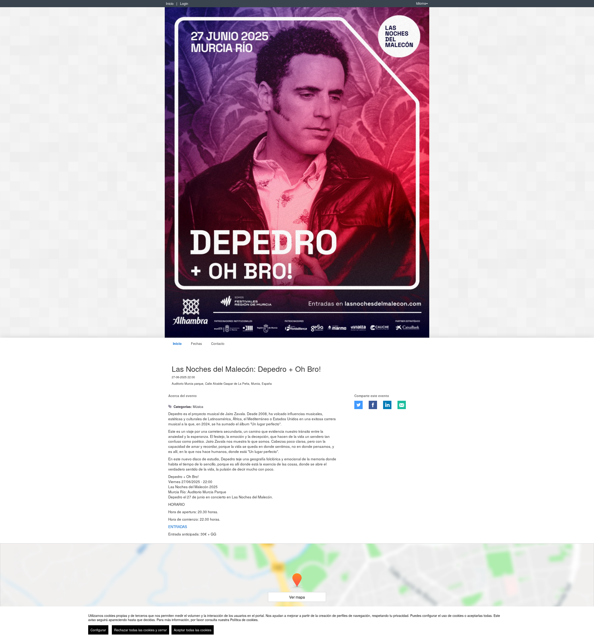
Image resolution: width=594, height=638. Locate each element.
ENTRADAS (177, 526)
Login (184, 3)
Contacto (217, 343)
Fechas (196, 343)
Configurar (98, 630)
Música (198, 406)
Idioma (421, 3)
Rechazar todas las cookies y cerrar (140, 630)
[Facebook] (373, 405)
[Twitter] (358, 405)
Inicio (170, 3)
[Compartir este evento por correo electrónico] (401, 405)
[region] (297, 622)
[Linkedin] (387, 405)
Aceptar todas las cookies (192, 630)
